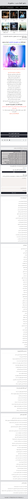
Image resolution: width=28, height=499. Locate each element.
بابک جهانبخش (25, 263)
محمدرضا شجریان (24, 325)
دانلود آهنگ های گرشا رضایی (22, 207)
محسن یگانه (25, 321)
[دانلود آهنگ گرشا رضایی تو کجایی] (22, 26)
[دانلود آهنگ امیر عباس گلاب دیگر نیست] (14, 26)
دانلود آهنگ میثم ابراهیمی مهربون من (21, 375)
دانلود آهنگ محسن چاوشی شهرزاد (21, 449)
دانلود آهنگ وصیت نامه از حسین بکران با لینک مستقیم (18, 422)
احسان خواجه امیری (24, 248)
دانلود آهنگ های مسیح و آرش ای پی (21, 218)
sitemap (17, 7)
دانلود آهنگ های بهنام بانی (23, 222)
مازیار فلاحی (25, 315)
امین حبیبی (25, 259)
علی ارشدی (25, 298)
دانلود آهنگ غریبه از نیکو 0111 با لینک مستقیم (19, 445)
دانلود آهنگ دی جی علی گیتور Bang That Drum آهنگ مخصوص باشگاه (16, 420)
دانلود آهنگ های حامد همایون (22, 224)
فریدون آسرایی (24, 311)
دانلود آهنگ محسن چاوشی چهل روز (21, 367)
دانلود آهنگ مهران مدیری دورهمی (21, 464)
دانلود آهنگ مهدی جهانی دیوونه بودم (21, 365)
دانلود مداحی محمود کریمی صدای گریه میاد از (20, 492)
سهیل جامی (25, 286)
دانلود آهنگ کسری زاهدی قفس (22, 369)
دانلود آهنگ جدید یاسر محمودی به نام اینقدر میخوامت (16, 163)
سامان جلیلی (25, 284)
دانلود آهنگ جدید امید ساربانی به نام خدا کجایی (19, 418)
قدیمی (26, 313)
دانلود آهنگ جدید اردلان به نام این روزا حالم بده (19, 474)
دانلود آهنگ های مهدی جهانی (22, 205)
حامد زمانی (25, 269)
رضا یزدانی (25, 275)
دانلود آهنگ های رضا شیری (22, 230)
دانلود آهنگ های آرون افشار (22, 211)
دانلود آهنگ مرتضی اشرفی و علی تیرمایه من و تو (19, 404)
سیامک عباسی (25, 288)
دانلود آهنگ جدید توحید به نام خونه (21, 455)
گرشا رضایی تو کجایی (22, 31)
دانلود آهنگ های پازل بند (23, 228)
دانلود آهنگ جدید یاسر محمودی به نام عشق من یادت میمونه (15, 161)
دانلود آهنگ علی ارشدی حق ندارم (21, 470)
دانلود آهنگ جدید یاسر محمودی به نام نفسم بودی (17, 157)
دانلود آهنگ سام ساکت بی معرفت (21, 410)
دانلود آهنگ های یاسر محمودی (14, 113)
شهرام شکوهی (25, 296)
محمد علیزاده (25, 323)
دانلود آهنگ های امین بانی (23, 201)
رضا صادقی (25, 273)
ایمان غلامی (25, 261)
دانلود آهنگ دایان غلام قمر (23, 395)
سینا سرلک (25, 292)
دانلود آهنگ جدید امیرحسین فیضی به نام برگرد (19, 443)
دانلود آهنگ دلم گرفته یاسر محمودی (19, 152)
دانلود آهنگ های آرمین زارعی (22, 209)
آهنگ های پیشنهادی (23, 7)
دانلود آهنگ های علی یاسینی (22, 220)
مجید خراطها (25, 317)
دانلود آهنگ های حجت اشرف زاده (22, 236)
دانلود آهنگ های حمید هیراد (22, 232)
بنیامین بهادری (24, 265)
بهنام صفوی (25, 267)
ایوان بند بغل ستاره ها (14, 20)
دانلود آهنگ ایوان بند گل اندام (22, 447)
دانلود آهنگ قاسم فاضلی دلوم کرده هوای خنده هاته (19, 393)
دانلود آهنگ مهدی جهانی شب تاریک (21, 391)
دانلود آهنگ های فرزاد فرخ (23, 203)
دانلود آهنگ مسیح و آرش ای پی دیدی (21, 354)
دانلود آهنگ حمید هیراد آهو (22, 453)
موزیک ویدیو (25, 334)
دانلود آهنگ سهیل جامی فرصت (22, 468)
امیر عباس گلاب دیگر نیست (14, 32)
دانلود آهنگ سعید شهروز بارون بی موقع (20, 406)
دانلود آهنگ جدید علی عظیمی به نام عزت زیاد (20, 478)
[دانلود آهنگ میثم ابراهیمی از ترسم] (22, 14)
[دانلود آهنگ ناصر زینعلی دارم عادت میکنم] (5, 26)
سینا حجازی (25, 290)
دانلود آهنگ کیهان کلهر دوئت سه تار (21, 377)
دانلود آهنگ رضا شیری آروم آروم (21, 451)
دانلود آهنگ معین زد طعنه (23, 428)
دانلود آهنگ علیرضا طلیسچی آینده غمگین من (20, 379)
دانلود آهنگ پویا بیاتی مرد (23, 462)
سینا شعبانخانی (24, 294)
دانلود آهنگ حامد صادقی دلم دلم (22, 371)
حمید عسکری (25, 271)
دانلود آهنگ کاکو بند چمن (23, 373)
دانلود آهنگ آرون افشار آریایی (22, 381)
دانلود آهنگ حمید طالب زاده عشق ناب (21, 424)
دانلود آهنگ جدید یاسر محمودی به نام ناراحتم (17, 153)
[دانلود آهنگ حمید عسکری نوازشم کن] (5, 14)
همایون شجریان (24, 342)
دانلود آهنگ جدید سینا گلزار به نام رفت (20, 441)
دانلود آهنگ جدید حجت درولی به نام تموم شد (20, 476)
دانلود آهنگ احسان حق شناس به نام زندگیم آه (19, 439)
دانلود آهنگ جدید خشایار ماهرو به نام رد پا (20, 472)
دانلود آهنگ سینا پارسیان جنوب (22, 408)
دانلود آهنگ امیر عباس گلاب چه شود (21, 466)
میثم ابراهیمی (25, 338)
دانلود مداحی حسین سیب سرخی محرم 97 (20, 486)
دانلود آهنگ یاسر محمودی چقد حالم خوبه (14, 104)
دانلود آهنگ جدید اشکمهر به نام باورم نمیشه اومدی (19, 426)
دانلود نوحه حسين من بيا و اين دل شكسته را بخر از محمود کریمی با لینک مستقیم (14, 490)
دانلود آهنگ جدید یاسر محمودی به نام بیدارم (17, 160)
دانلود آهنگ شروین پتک (23, 356)
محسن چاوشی (25, 319)
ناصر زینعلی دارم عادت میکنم (6, 32)
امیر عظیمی (25, 257)
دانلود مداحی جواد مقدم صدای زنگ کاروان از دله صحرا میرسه (17, 488)
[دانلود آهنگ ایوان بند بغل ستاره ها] (14, 14)
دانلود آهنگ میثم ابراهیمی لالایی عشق (21, 437)
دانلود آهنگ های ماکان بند (23, 226)
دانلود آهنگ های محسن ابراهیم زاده (21, 234)
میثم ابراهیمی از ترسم (22, 20)
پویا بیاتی (25, 344)
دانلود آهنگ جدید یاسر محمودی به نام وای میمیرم (17, 155)
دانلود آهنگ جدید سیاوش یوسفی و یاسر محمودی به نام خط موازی (14, 158)
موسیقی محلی (25, 336)
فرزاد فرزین (25, 309)
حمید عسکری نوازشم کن (5, 20)
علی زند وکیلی (24, 300)
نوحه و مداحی (25, 340)
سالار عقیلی (25, 282)
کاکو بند (26, 346)
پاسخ (14, 171)
